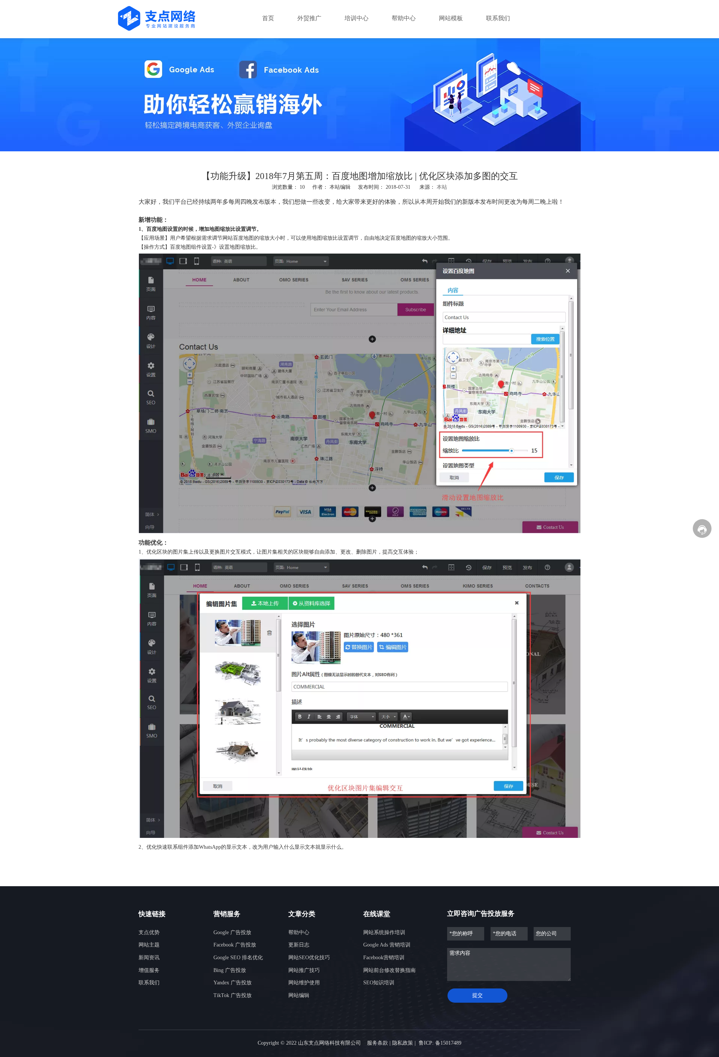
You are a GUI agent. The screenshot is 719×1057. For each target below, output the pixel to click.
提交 (477, 995)
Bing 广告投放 (229, 970)
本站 (442, 187)
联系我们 (149, 982)
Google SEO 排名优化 (238, 957)
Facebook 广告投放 (234, 945)
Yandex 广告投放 (232, 982)
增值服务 (149, 970)
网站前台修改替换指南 (389, 970)
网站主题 (149, 945)
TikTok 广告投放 (232, 995)
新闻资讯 (149, 957)
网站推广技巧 (304, 970)
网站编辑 (298, 995)
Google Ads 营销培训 (386, 945)
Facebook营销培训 (383, 957)
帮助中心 (298, 932)
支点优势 (149, 932)
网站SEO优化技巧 (309, 957)
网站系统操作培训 (384, 932)
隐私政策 (402, 1043)
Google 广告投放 (232, 932)
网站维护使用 (304, 982)
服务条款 (377, 1043)
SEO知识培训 (378, 982)
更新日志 (298, 945)
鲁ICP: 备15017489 (440, 1043)
